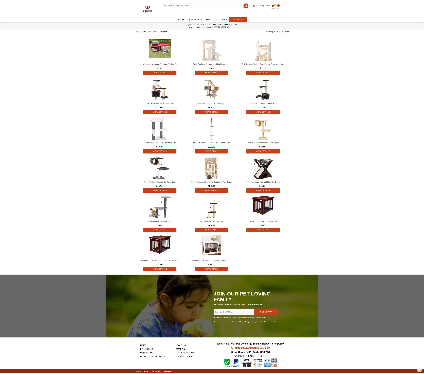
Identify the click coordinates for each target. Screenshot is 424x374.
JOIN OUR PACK (238, 19)
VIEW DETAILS (160, 73)
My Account (266, 6)
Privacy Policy (260, 317)
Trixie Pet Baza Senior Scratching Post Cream (211, 64)
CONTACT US (146, 353)
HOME (181, 19)
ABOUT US (211, 19)
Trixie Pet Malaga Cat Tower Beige (211, 103)
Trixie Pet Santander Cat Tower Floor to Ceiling (211, 143)
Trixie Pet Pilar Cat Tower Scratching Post (160, 143)
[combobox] (203, 6)
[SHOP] (278, 5)
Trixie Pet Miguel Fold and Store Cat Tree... (263, 182)
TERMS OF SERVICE (185, 353)
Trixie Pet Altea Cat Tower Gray (211, 221)
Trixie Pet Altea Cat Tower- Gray (159, 221)
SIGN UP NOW (266, 312)
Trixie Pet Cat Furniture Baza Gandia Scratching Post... (262, 64)
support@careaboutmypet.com (252, 348)
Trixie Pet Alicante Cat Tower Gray (263, 103)
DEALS (224, 19)
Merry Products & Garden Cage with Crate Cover (211, 260)
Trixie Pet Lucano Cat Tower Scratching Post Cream (211, 182)
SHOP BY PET (194, 19)
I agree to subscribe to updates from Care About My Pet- (240, 317)
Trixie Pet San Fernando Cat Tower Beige (263, 143)
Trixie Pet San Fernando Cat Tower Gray (160, 182)
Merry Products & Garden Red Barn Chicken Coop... (160, 64)
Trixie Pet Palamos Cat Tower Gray (160, 103)
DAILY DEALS (146, 349)
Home (137, 32)
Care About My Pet (150, 371)
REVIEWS (180, 349)
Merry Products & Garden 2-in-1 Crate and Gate (159, 260)
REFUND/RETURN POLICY (152, 357)
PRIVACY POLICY (184, 357)
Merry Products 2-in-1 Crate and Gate (263, 221)
